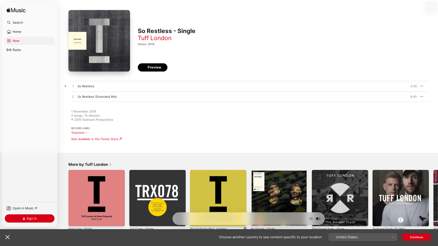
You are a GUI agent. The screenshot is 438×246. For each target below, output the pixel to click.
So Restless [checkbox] (86, 86)
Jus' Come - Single (142, 172)
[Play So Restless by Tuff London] (73, 86)
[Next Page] (433, 198)
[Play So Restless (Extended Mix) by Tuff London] (73, 97)
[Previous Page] (64, 198)
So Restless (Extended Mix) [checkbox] (97, 96)
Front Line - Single (81, 172)
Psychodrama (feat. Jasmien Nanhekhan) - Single (210, 173)
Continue (416, 237)
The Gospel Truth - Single (330, 172)
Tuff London (155, 37)
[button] (29, 22)
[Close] (7, 237)
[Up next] (311, 218)
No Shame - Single (264, 172)
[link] (90, 164)
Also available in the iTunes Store (94, 139)
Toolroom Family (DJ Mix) (390, 172)
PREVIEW (412, 86)
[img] (16, 10)
